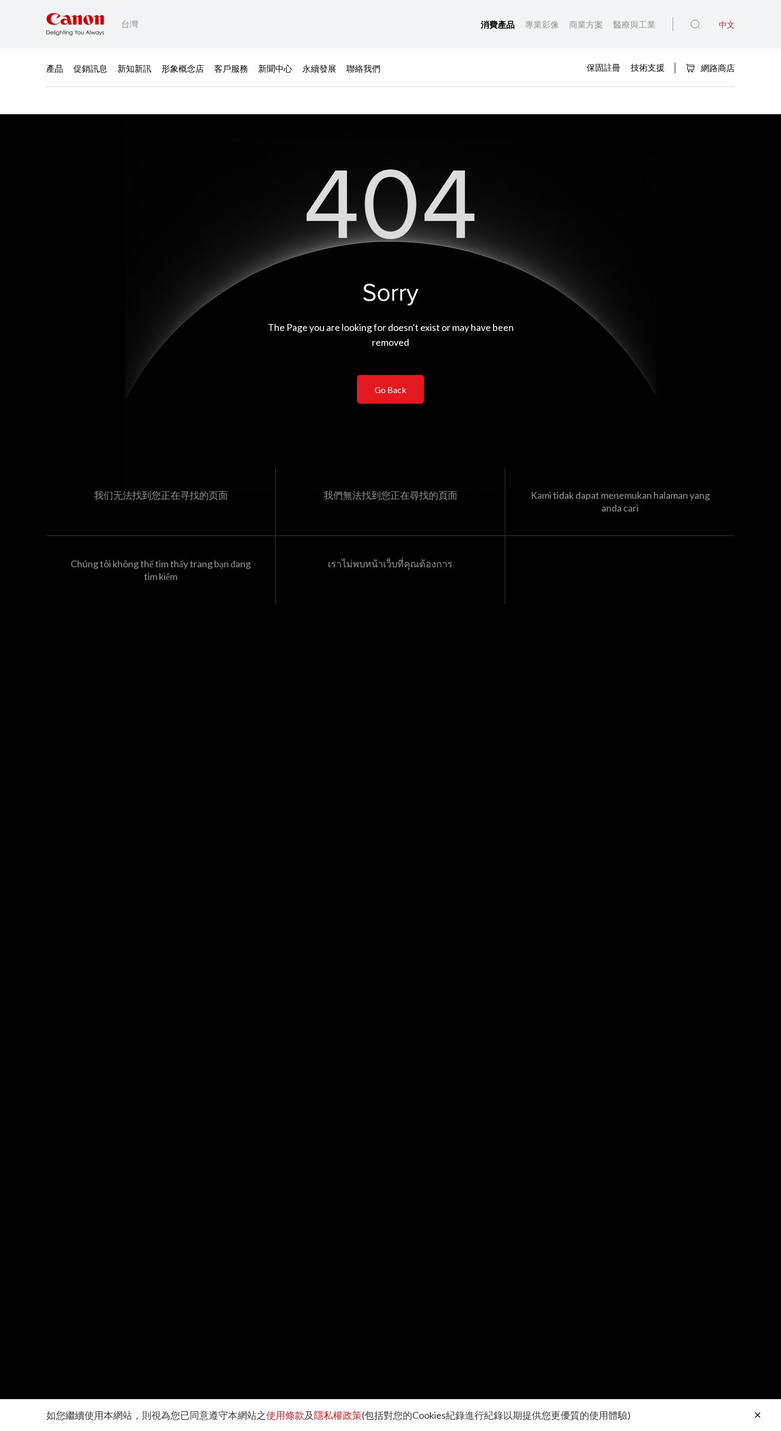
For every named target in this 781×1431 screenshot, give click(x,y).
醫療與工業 (634, 24)
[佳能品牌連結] (75, 24)
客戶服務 (231, 68)
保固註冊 (604, 67)
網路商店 (717, 68)
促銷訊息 (90, 68)
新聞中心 (275, 68)
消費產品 (498, 24)
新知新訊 (134, 68)
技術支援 (648, 67)
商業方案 (587, 24)
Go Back (390, 390)
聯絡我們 (363, 68)
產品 (54, 68)
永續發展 (319, 68)
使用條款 (285, 1415)
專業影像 (543, 24)
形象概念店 (183, 68)
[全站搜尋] (695, 24)
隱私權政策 (338, 1415)
